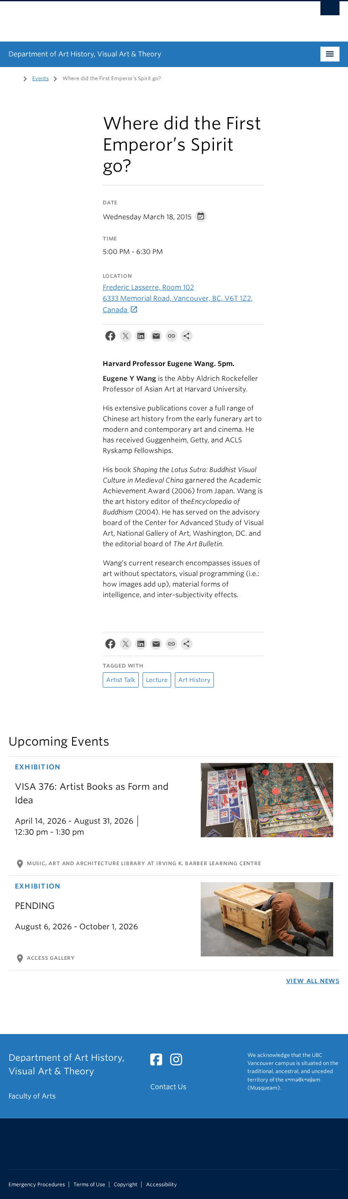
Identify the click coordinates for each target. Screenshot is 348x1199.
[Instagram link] (179, 1062)
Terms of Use (89, 1185)
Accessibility (161, 1185)
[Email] (156, 338)
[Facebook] (110, 338)
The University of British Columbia (149, 17)
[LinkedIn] (141, 338)
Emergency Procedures (36, 1185)
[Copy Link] (171, 338)
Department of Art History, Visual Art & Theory (84, 54)
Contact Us (168, 1087)
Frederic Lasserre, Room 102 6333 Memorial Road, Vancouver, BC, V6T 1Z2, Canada (178, 298)
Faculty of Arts (32, 1096)
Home (13, 77)
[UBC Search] (330, 10)
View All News (313, 981)
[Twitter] (125, 338)
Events (40, 78)
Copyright (126, 1185)
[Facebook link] (159, 1062)
